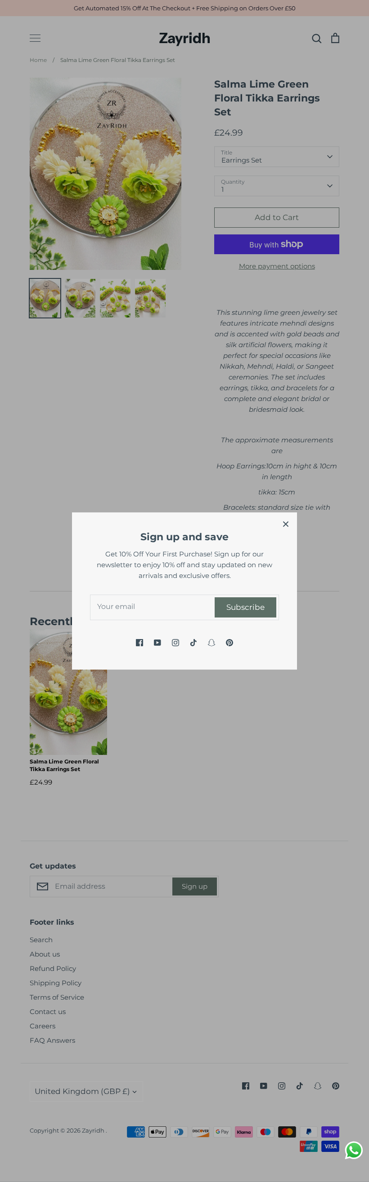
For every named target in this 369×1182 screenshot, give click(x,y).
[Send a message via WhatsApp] (353, 1150)
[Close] (286, 524)
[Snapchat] (211, 643)
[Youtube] (157, 643)
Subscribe (245, 607)
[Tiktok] (193, 643)
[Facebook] (139, 643)
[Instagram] (175, 643)
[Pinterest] (229, 643)
